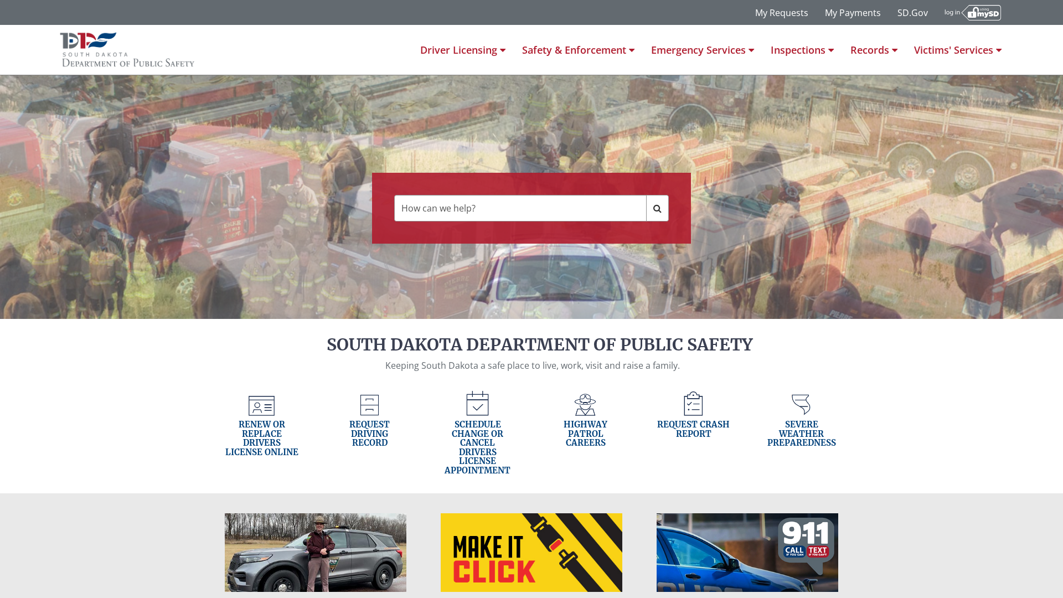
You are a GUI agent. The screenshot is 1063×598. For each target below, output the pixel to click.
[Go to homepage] (127, 49)
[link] (261, 433)
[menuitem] (463, 50)
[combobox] (520, 208)
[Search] (657, 208)
